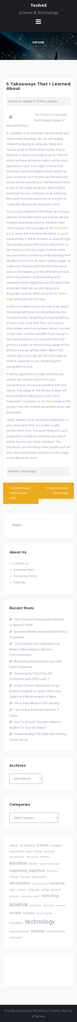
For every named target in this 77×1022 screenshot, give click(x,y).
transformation (55, 931)
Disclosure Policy (25, 576)
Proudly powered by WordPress (26, 1010)
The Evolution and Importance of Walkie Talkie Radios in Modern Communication (34, 649)
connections (16, 856)
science (18, 904)
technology (40, 921)
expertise (37, 870)
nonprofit (34, 889)
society (15, 913)
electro (33, 863)
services (60, 905)
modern (21, 889)
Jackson (52, 101)
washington (15, 937)
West (64, 1010)
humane (25, 877)
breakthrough (16, 851)
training (37, 931)
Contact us (21, 563)
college (38, 851)
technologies (16, 923)
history (13, 877)
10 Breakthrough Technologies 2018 (19, 493)
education (18, 863)
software (29, 913)
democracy (32, 857)
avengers (56, 845)
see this (46, 401)
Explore (38, 42)
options (56, 889)
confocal (49, 851)
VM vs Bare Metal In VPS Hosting (36, 703)
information (19, 883)
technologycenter (19, 931)
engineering (18, 871)
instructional (39, 883)
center (29, 851)
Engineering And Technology (57, 490)
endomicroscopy (49, 863)
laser (12, 889)
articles (43, 845)
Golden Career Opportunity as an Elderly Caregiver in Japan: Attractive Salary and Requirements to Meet (35, 691)
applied (13, 845)
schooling (50, 896)
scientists (48, 905)
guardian (52, 870)
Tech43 (38, 5)
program (14, 896)
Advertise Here (24, 569)
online (45, 889)
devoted (44, 857)
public (36, 896)
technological (44, 913)
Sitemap (19, 582)
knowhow (57, 883)
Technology (28, 471)
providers (26, 896)
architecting (27, 845)
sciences (35, 905)
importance (39, 877)
